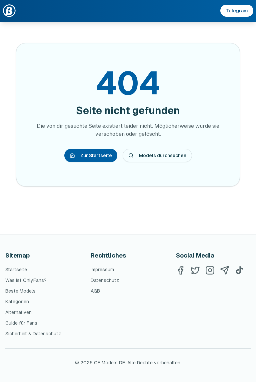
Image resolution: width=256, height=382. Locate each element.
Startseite (16, 269)
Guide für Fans (21, 323)
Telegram (237, 10)
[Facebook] (180, 270)
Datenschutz (105, 280)
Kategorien (17, 301)
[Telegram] (224, 270)
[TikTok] (239, 270)
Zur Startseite (96, 155)
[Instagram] (210, 270)
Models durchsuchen (162, 155)
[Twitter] (195, 270)
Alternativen (18, 312)
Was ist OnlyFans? (26, 280)
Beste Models (20, 291)
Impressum (102, 269)
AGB (95, 291)
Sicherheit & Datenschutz (33, 333)
